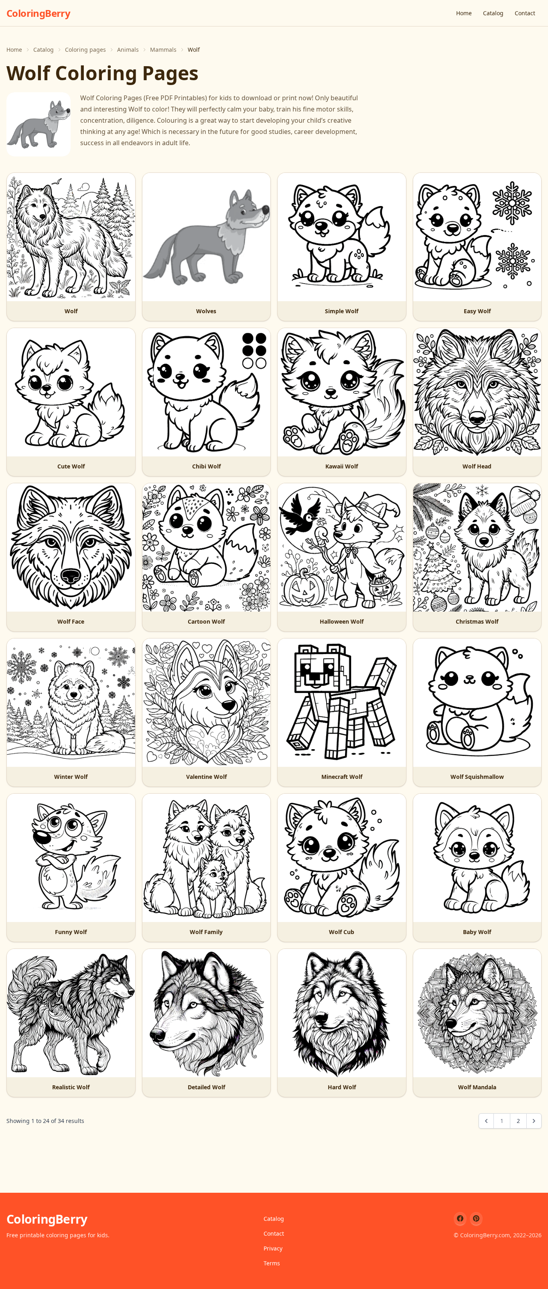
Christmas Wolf (477, 621)
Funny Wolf (71, 932)
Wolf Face (70, 621)
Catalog (493, 13)
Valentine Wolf (206, 776)
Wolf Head (477, 466)
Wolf (71, 311)
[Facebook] (460, 1218)
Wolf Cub (341, 932)
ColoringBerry (38, 13)
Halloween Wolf (341, 621)
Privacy (273, 1248)
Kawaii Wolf (341, 466)
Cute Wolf (71, 466)
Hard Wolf (342, 1087)
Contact (525, 13)
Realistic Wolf (70, 1087)
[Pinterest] (476, 1218)
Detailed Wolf (206, 1087)
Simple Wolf (341, 311)
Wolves (206, 311)
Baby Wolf (477, 932)
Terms (272, 1263)
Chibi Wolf (206, 466)
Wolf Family (206, 932)
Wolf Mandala (477, 1087)
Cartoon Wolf (206, 621)
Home (464, 13)
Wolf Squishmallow (477, 776)
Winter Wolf (70, 776)
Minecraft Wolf (341, 776)
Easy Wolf (477, 311)
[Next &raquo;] (534, 1121)
